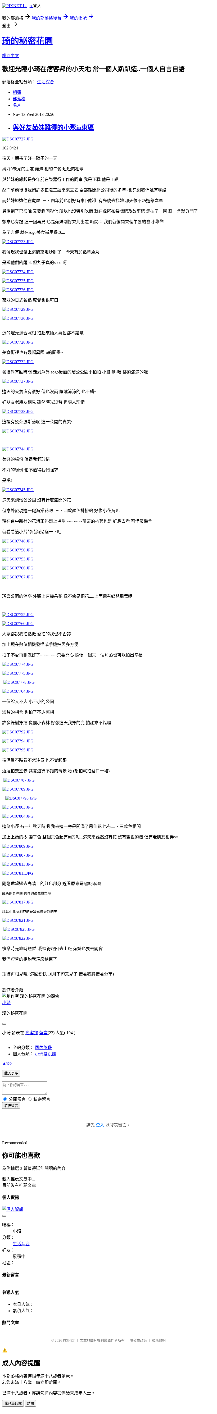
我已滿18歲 (13, 1404)
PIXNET (69, 1340)
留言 (43, 1032)
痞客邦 (31, 1032)
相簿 (17, 92)
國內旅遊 (43, 1047)
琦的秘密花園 (27, 41)
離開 (30, 1404)
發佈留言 (11, 1106)
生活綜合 (45, 82)
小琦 (6, 1002)
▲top (7, 1063)
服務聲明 (159, 1340)
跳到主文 (10, 55)
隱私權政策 (138, 1340)
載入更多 (11, 1073)
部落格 (19, 99)
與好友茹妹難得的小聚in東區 (53, 127)
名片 (17, 105)
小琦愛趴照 (45, 1054)
